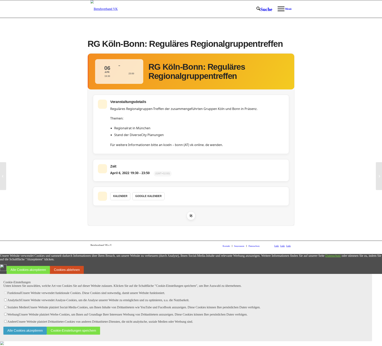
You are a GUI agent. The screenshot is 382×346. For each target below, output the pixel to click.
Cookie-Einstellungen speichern (73, 330)
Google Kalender (148, 196)
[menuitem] (264, 9)
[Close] (191, 215)
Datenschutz (333, 255)
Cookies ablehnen (67, 270)
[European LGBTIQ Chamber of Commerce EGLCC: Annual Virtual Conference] (3, 176)
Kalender (120, 196)
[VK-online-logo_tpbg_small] (104, 9)
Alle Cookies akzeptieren (28, 270)
